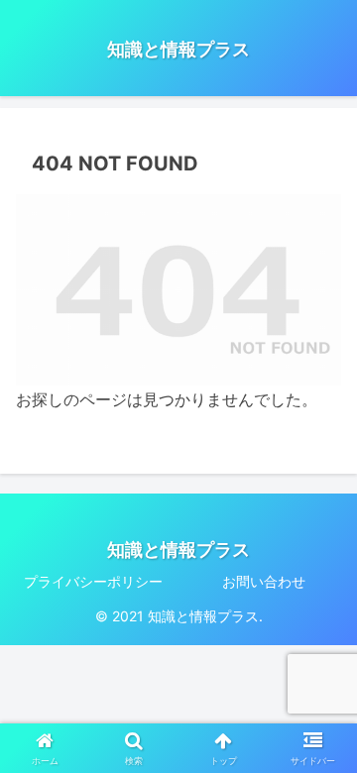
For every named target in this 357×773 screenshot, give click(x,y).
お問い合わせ (263, 581)
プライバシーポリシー (93, 581)
